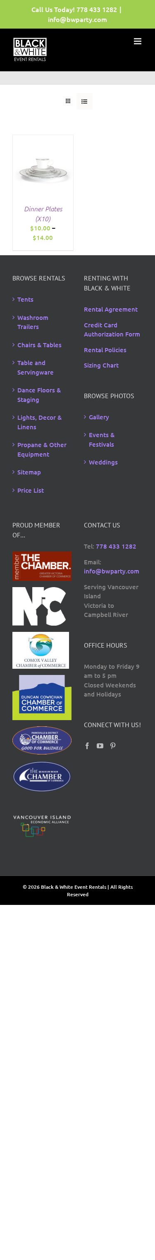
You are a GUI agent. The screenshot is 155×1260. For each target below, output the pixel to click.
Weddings (103, 462)
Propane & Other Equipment (42, 449)
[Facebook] (87, 745)
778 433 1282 (96, 9)
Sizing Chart (101, 365)
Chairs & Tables (39, 345)
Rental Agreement (111, 309)
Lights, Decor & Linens (39, 422)
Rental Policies (105, 350)
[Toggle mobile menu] (138, 41)
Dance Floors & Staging (39, 395)
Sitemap (29, 472)
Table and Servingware (35, 367)
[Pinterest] (113, 745)
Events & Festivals (101, 439)
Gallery (99, 417)
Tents (25, 299)
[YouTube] (100, 745)
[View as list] (84, 101)
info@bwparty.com (77, 19)
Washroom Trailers (32, 322)
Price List (30, 490)
